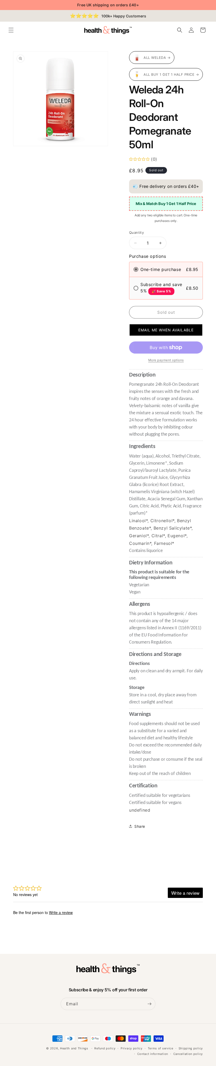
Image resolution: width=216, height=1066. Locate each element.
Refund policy (104, 1048)
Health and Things (74, 1048)
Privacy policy (132, 1048)
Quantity (136, 232)
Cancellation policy (188, 1054)
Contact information (152, 1054)
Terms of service (160, 1048)
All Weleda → (157, 58)
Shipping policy (191, 1048)
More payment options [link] (166, 360)
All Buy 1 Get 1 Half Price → (171, 75)
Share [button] (139, 826)
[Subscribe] (149, 1004)
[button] (11, 30)
